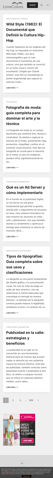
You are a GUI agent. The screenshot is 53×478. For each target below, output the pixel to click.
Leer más (12, 88)
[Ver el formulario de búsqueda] (41, 5)
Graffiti (16, 19)
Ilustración (24, 251)
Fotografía (11, 102)
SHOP (32, 5)
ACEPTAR (26, 476)
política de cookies (7, 474)
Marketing (24, 182)
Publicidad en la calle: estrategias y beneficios (25, 338)
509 (31, 400)
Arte (8, 19)
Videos (24, 19)
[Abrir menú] (47, 5)
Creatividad (12, 182)
